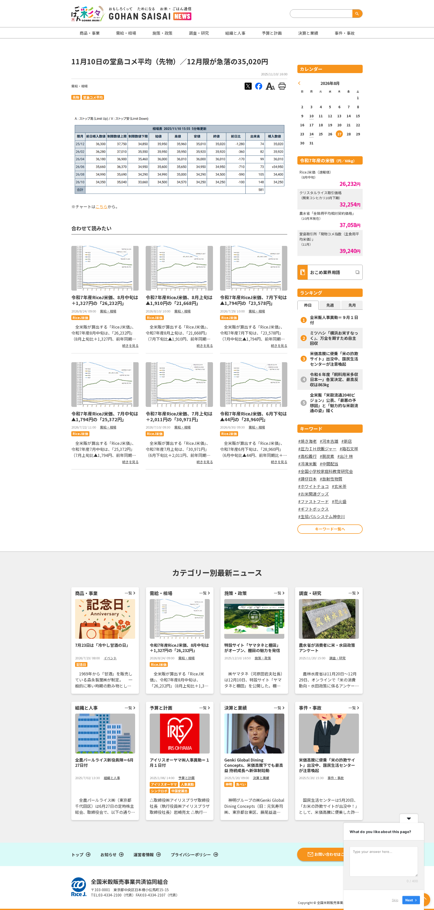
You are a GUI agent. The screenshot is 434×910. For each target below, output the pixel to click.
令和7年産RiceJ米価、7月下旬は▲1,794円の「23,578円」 (253, 300)
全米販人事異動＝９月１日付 (334, 320)
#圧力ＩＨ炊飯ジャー (317, 449)
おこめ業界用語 (325, 272)
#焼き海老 (307, 441)
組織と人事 (235, 33)
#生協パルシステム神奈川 (321, 516)
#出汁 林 (345, 456)
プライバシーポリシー (191, 854)
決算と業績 (308, 33)
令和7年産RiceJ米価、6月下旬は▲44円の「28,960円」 (253, 416)
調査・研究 (199, 33)
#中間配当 (329, 464)
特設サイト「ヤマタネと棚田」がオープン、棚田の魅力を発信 (252, 647)
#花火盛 (339, 501)
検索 (356, 14)
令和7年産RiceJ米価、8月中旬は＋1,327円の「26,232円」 (104, 300)
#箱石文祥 (349, 449)
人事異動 (187, 784)
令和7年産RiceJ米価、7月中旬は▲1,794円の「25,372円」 (104, 416)
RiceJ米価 (80, 317)
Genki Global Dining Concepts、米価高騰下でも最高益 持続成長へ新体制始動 (253, 765)
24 (311, 133)
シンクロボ (159, 790)
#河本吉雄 (329, 441)
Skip (395, 900)
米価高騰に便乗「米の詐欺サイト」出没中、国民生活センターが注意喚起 (334, 358)
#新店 (346, 441)
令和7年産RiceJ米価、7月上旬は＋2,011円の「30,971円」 (179, 416)
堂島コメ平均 (93, 97)
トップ (77, 854)
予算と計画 (272, 33)
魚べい (241, 784)
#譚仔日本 (307, 479)
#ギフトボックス (313, 509)
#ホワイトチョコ (313, 486)
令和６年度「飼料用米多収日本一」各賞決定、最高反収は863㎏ (334, 379)
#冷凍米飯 (307, 464)
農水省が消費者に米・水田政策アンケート (327, 647)
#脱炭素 (327, 456)
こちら (101, 206)
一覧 (128, 593)
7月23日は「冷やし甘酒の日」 (102, 645)
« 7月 (299, 83)
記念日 (81, 664)
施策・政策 (162, 33)
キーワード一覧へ (330, 528)
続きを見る (130, 345)
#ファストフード (313, 501)
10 (311, 115)
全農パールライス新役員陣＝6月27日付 (104, 762)
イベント (110, 658)
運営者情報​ (144, 854)
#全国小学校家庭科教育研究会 (325, 471)
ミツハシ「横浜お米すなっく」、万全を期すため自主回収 (334, 338)
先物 (76, 97)
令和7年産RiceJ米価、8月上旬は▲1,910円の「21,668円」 (179, 300)
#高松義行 (307, 456)
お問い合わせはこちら (333, 854)
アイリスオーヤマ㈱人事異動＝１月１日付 (180, 762)
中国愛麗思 (179, 790)
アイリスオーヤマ (164, 784)
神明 (229, 784)
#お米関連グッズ (313, 494)
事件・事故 (336, 777)
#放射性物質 (331, 479)
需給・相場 (126, 33)
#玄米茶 (339, 486)
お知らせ (108, 854)
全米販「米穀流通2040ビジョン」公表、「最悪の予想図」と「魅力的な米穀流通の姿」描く (334, 402)
